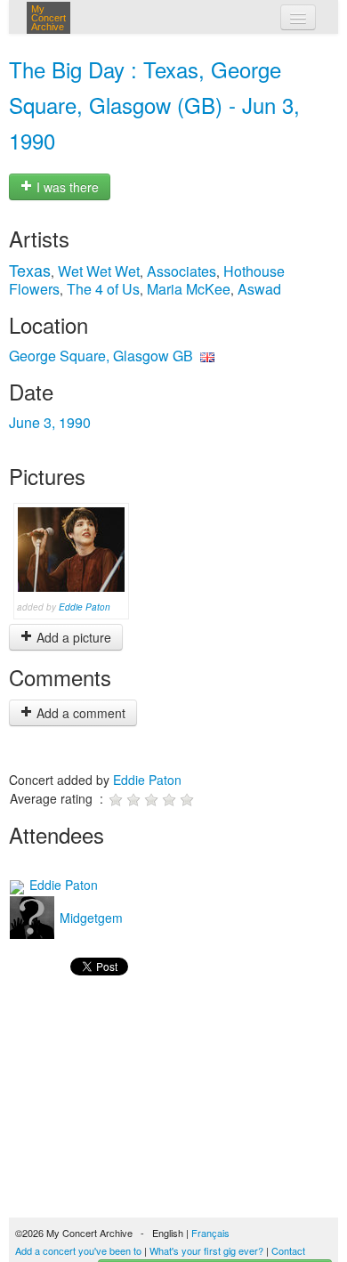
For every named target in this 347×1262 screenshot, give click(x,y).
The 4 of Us (103, 289)
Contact (288, 1250)
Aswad (259, 289)
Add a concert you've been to (78, 1250)
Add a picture (72, 637)
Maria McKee (188, 289)
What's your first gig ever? (206, 1250)
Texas (30, 269)
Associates (181, 271)
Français (210, 1233)
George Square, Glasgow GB (101, 355)
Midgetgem (89, 917)
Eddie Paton (84, 607)
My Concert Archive (48, 18)
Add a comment (79, 713)
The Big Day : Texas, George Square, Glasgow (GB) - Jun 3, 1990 (154, 104)
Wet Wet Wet (99, 271)
